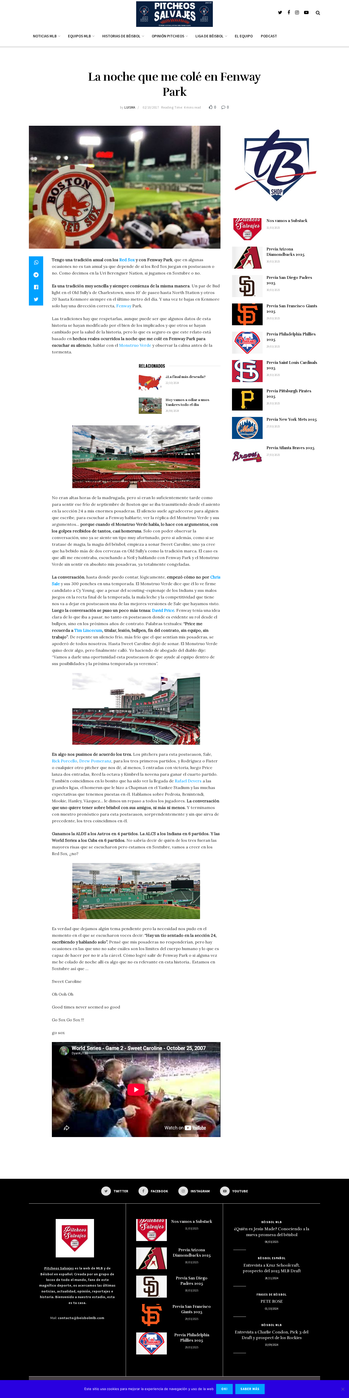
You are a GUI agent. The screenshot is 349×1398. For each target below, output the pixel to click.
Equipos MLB (79, 36)
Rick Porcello (64, 760)
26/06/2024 (172, 411)
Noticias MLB (45, 36)
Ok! (224, 1389)
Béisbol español (272, 1258)
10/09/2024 (271, 1345)
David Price (163, 610)
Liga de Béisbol (209, 36)
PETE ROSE (272, 1301)
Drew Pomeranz (95, 760)
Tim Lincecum (88, 630)
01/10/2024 (271, 1308)
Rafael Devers (188, 780)
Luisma (129, 107)
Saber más (250, 1389)
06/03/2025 (271, 1242)
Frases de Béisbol (272, 1294)
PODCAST (269, 36)
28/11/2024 (271, 1278)
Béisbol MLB (271, 1222)
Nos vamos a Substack (287, 220)
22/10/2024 (172, 383)
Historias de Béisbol (121, 36)
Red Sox (127, 259)
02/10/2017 (151, 107)
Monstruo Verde (135, 345)
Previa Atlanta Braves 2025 (290, 448)
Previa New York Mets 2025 (291, 419)
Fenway (123, 305)
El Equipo (244, 36)
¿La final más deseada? (185, 377)
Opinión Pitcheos (168, 36)
